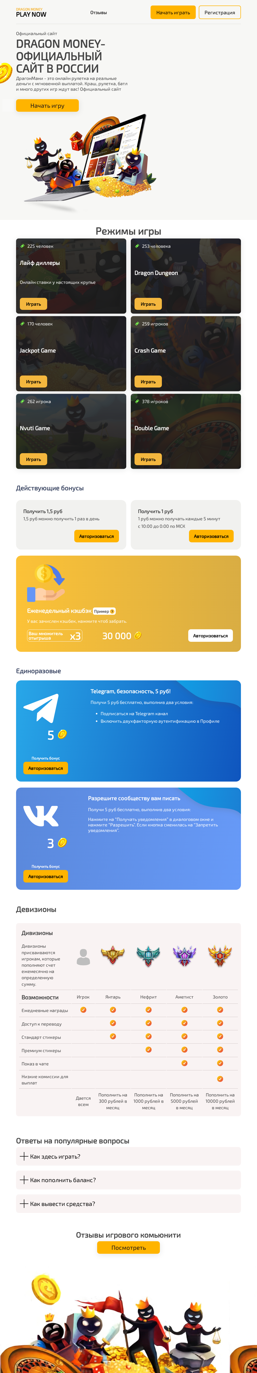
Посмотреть (128, 1247)
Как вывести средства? (62, 1203)
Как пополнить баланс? (63, 1179)
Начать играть (173, 12)
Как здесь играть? (55, 1156)
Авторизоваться (96, 536)
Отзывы (98, 12)
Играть (33, 304)
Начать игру (47, 105)
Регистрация (220, 12)
